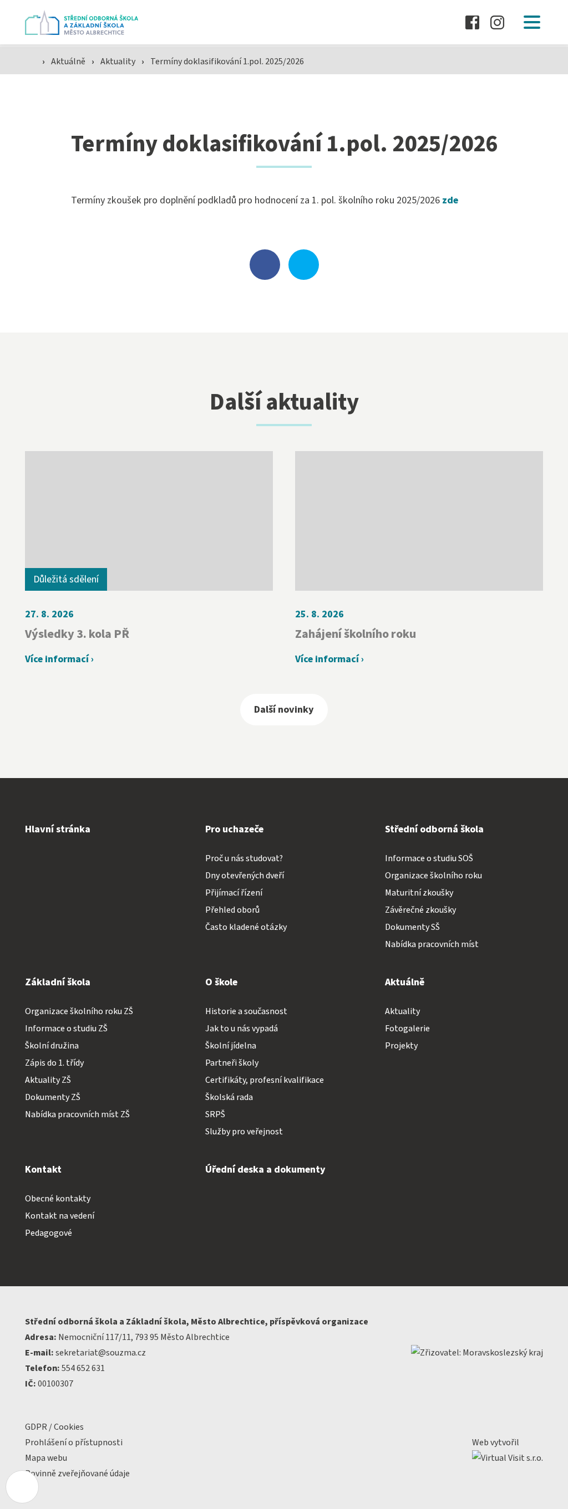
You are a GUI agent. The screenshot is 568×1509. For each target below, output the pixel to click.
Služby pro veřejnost (244, 1132)
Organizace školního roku (433, 875)
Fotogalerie (407, 1028)
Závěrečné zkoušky (420, 910)
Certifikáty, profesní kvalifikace (264, 1080)
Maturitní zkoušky (419, 893)
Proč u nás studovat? (244, 858)
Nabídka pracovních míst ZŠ (77, 1114)
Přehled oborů (232, 910)
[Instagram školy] (497, 22)
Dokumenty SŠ (412, 927)
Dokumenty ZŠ (52, 1097)
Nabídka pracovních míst (432, 944)
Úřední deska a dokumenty (265, 1169)
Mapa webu (46, 1458)
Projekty (401, 1046)
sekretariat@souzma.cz (100, 1353)
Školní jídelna (230, 1046)
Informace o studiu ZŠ (66, 1028)
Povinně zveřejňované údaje (77, 1473)
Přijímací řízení (233, 893)
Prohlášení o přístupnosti (74, 1442)
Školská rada (229, 1097)
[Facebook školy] (472, 22)
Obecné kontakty (57, 1199)
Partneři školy (231, 1063)
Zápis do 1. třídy (54, 1063)
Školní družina (52, 1046)
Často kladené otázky (246, 927)
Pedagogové (48, 1233)
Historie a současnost (246, 1011)
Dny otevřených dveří (244, 875)
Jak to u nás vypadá (241, 1028)
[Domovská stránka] (84, 22)
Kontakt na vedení (59, 1216)
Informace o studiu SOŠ (429, 858)
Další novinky (284, 710)
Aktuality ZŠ (48, 1080)
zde (450, 200)
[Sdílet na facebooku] (265, 264)
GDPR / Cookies (54, 1427)
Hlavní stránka (57, 829)
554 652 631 (83, 1368)
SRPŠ (215, 1114)
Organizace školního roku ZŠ (79, 1011)
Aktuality (118, 61)
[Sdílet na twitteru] (303, 264)
